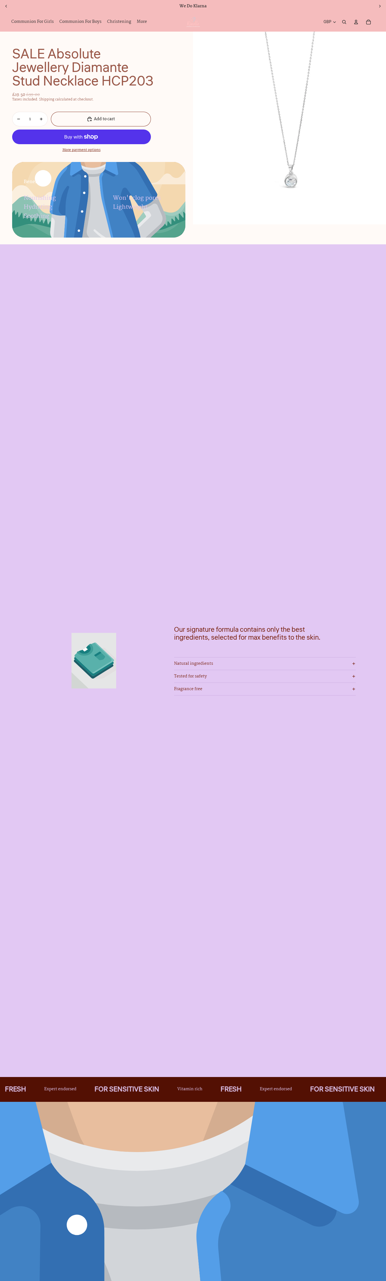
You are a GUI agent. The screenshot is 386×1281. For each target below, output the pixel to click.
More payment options (81, 150)
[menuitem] (142, 22)
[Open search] (344, 22)
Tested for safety (190, 676)
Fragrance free (188, 689)
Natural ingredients (193, 663)
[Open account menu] (356, 22)
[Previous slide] (6, 6)
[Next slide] (380, 6)
